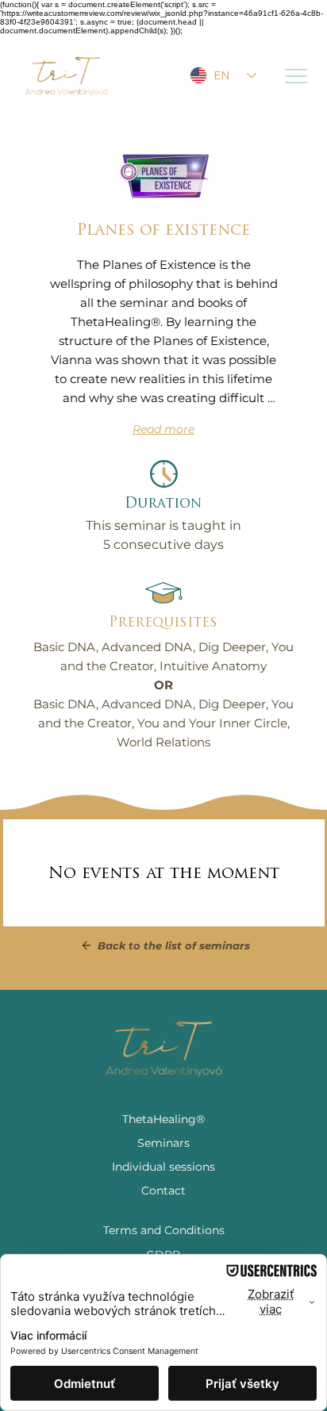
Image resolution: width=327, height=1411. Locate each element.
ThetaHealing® (163, 1119)
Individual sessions (163, 1167)
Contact (163, 1190)
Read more (163, 429)
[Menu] (297, 76)
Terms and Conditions (164, 1230)
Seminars (163, 1143)
